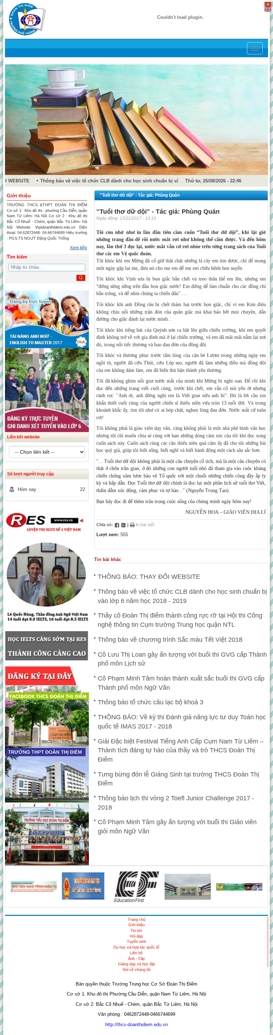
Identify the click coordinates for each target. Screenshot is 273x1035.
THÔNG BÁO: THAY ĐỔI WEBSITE (149, 576)
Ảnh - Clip (136, 958)
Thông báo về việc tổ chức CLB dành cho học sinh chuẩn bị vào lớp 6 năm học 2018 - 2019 (134, 180)
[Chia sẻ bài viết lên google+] (123, 524)
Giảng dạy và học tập (136, 964)
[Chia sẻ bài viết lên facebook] (116, 524)
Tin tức (136, 930)
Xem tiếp (78, 247)
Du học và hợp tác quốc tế (136, 947)
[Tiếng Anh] (267, 8)
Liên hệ (136, 953)
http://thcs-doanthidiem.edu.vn (136, 1024)
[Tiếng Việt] (267, 3)
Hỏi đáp (136, 936)
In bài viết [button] (144, 524)
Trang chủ (136, 919)
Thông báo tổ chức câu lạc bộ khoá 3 (150, 702)
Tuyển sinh (136, 941)
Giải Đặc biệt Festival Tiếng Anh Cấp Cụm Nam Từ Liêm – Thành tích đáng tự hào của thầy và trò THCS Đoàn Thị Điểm (180, 750)
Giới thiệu (136, 925)
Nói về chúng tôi (136, 969)
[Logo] (27, 19)
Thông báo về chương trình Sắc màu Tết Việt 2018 (170, 639)
